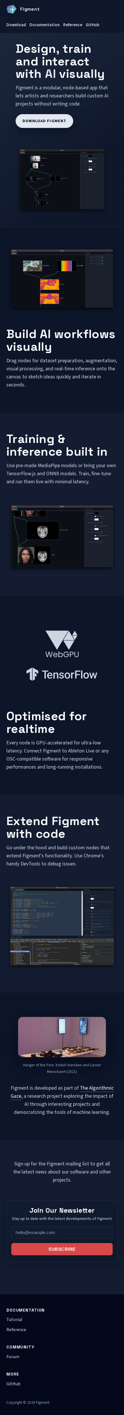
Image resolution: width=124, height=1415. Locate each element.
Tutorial (14, 1319)
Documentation (44, 25)
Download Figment (44, 121)
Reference (72, 25)
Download (16, 25)
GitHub (92, 25)
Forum (12, 1357)
